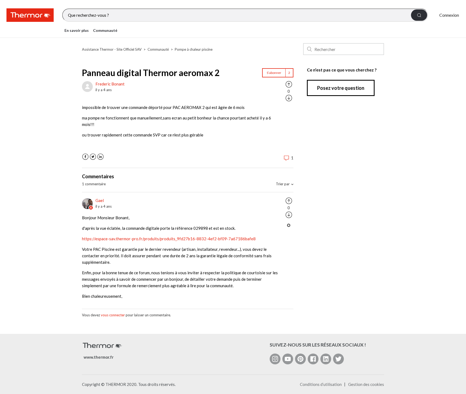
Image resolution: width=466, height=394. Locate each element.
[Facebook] (313, 359)
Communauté (105, 30)
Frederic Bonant (110, 83)
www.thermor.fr (99, 357)
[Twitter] (338, 359)
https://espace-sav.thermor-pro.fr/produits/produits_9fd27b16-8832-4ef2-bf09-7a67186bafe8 (169, 238)
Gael (99, 200)
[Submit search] (419, 15)
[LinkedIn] (325, 359)
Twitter (93, 156)
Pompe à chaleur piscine (194, 49)
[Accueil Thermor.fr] (30, 15)
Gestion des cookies (366, 384)
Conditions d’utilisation (321, 384)
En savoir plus (76, 30)
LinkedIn (100, 156)
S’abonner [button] (274, 73)
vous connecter (113, 315)
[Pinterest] (300, 359)
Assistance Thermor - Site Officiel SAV (112, 49)
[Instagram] (275, 359)
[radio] (289, 83)
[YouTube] (287, 359)
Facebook (85, 156)
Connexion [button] (449, 15)
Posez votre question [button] (340, 88)
